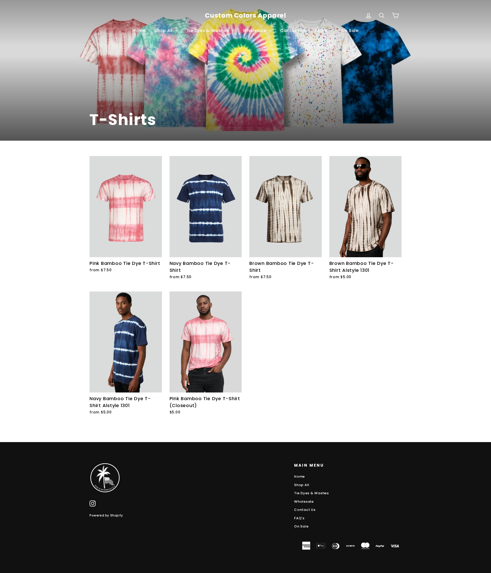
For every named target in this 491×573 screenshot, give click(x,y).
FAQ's (322, 30)
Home (139, 30)
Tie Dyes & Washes (208, 30)
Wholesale (255, 30)
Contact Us (293, 30)
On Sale (350, 30)
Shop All (164, 30)
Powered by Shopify (106, 515)
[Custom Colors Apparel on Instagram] (93, 503)
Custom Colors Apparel (245, 15)
